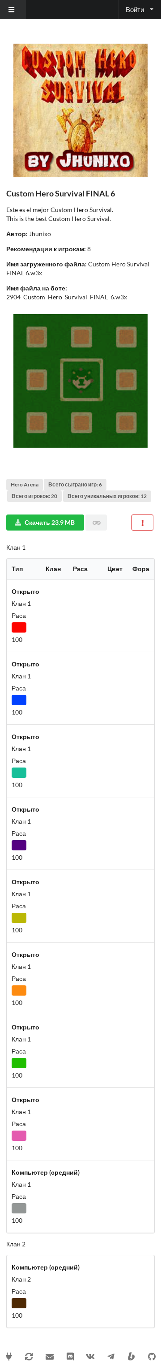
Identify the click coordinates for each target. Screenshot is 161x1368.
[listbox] (12, 9)
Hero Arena (24, 484)
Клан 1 (15, 547)
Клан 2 (15, 1244)
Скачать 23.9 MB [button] (50, 522)
